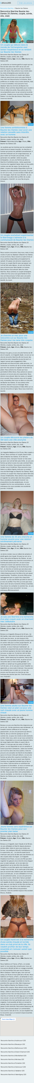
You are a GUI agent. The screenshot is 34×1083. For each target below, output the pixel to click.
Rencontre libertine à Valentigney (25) (13, 1074)
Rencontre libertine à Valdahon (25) (12, 1071)
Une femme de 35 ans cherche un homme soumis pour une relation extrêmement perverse (16, 539)
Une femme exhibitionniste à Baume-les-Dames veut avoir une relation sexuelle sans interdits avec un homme (16, 131)
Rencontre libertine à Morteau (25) (12, 1059)
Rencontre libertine (6, 8)
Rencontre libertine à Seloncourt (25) (13, 1067)
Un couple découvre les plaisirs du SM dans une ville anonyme (16, 438)
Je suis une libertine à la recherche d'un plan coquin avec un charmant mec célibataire (16, 619)
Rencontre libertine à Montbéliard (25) (13, 1056)
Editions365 (5, 3)
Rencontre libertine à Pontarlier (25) (13, 1063)
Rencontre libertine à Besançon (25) (13, 1044)
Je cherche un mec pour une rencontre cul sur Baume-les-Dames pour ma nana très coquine (16, 337)
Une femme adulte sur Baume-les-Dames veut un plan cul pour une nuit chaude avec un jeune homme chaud (16, 709)
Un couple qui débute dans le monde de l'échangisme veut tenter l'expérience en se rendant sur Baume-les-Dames (15, 48)
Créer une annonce (25, 3)
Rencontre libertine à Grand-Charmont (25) (15, 1052)
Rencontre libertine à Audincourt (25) (13, 1040)
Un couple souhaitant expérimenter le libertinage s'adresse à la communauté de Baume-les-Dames (17, 237)
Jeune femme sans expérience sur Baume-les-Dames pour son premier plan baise (16, 828)
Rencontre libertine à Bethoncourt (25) (14, 1048)
